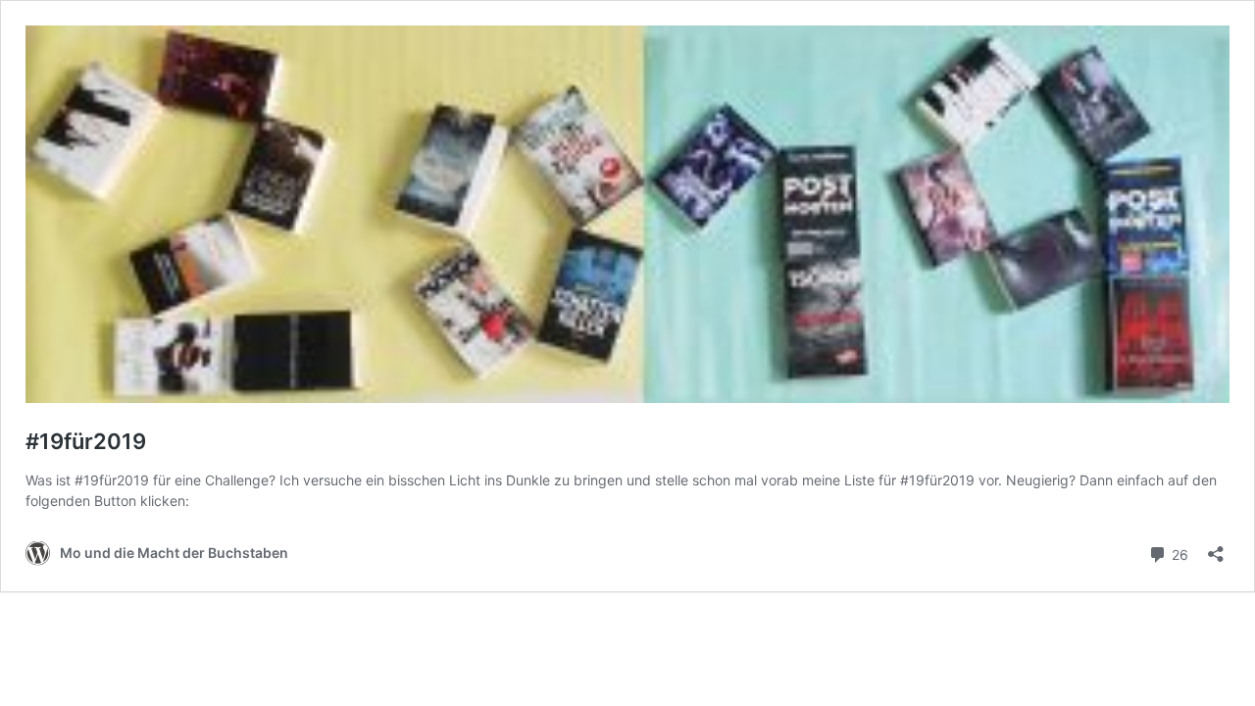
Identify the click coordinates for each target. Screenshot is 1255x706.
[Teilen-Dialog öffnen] (1216, 547)
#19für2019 (85, 441)
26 (1178, 553)
